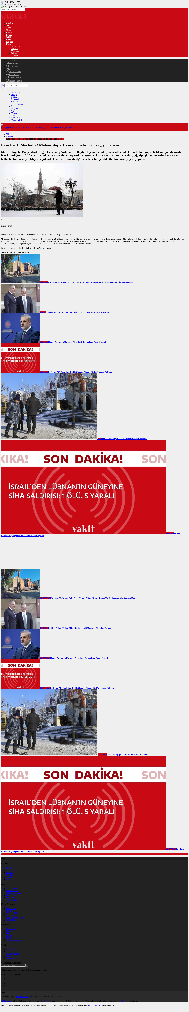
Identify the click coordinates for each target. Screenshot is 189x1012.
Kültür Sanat (11, 39)
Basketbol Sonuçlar (14, 893)
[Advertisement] (20, 553)
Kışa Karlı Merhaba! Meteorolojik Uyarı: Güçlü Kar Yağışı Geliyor (46, 127)
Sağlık (8, 37)
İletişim (9, 933)
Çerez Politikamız (22, 997)
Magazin (9, 42)
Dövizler (9, 875)
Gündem (9, 23)
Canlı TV (13, 69)
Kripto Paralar (12, 879)
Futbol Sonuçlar (12, 895)
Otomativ (15, 51)
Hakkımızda (11, 929)
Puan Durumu (12, 897)
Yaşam (9, 28)
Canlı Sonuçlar (12, 888)
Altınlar (9, 877)
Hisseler (9, 872)
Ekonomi (10, 32)
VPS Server (124, 1001)
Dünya (14, 53)
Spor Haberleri (12, 890)
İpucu (13, 106)
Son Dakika (16, 46)
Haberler (9, 868)
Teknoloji (15, 48)
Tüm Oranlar (11, 900)
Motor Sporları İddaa (14, 918)
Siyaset (9, 30)
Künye (9, 931)
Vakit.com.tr (6, 1001)
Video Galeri (14, 66)
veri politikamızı (93, 1005)
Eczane (9, 956)
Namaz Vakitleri (15, 81)
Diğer (8, 44)
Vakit (8, 134)
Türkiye (14, 55)
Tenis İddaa (11, 920)
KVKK (9, 938)
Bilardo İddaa (11, 915)
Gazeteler (12, 60)
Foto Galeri (13, 63)
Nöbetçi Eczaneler (13, 958)
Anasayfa (5, 127)
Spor (8, 25)
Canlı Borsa (14, 75)
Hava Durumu (15, 71)
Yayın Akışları (15, 78)
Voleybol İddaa (12, 913)
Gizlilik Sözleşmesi (14, 940)
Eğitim (9, 35)
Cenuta (47, 1001)
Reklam (9, 936)
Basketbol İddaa (12, 911)
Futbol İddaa (11, 908)
